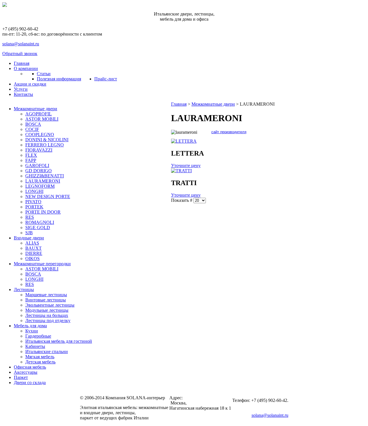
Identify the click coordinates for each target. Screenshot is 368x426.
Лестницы (24, 289)
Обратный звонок (19, 53)
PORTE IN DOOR (43, 212)
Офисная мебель (30, 367)
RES (29, 217)
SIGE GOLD (37, 227)
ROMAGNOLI (39, 222)
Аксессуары (25, 372)
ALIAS (32, 243)
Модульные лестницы (46, 310)
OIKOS (32, 258)
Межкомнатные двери (35, 108)
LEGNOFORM (40, 186)
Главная (179, 104)
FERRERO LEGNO (44, 144)
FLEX (31, 155)
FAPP (30, 160)
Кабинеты (35, 346)
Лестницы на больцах (46, 315)
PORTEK (34, 206)
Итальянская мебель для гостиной (58, 341)
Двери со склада (30, 382)
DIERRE (33, 253)
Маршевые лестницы (46, 294)
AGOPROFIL (38, 113)
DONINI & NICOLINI (46, 139)
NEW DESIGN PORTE (47, 196)
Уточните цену (186, 165)
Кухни (31, 330)
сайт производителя (228, 132)
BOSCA (33, 124)
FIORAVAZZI (38, 150)
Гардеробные (38, 336)
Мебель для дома (30, 325)
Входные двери (29, 237)
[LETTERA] (184, 141)
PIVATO (33, 201)
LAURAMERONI (42, 181)
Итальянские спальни (46, 351)
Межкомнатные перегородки (42, 263)
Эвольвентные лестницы (49, 305)
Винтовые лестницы (45, 299)
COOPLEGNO (39, 134)
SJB (29, 232)
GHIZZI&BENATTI (44, 175)
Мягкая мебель (39, 356)
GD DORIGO (38, 170)
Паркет (21, 377)
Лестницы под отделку (47, 320)
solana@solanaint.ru (20, 43)
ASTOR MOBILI (41, 119)
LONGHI (34, 191)
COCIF (32, 129)
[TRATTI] (181, 170)
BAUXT (33, 248)
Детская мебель (40, 361)
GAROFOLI (37, 165)
